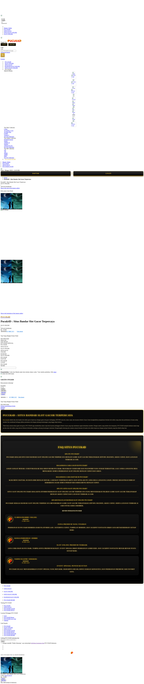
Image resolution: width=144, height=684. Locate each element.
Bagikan (3, 407)
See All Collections (9, 136)
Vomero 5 (6, 135)
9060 (5, 156)
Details (2, 409)
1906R (6, 154)
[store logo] (14, 42)
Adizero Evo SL (8, 145)
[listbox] (28, 355)
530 (5, 150)
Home (5, 177)
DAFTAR (35, 173)
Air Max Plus (7, 132)
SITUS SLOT (8, 31)
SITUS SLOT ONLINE (10, 32)
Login (4, 44)
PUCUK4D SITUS (9, 610)
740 (5, 151)
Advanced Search (5, 52)
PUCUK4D (7, 29)
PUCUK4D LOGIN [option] (4, 361)
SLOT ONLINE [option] (5, 348)
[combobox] (8, 51)
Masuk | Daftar (8, 28)
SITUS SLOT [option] (4, 346)
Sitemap (6, 620)
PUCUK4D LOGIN (7, 166)
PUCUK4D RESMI (9, 600)
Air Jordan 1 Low (8, 130)
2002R (6, 153)
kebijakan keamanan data (37, 643)
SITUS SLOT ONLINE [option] (4, 351)
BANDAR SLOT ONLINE (11, 597)
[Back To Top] (1, 681)
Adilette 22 (7, 142)
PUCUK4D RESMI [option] (4, 364)
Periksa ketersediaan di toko (8, 406)
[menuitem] (8, 62)
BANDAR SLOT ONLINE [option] (5, 354)
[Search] (3, 55)
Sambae (6, 144)
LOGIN (108, 173)
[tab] (72, 59)
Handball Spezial (8, 139)
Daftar (12, 44)
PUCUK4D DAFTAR (10, 633)
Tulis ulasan (20, 331)
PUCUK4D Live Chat (10, 619)
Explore (3, 59)
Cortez (6, 129)
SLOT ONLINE (8, 34)
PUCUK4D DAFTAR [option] (4, 358)
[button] (4, 263)
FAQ (5, 616)
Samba (6, 141)
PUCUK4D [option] (4, 344)
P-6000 (6, 133)
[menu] (72, 110)
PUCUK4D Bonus (9, 617)
